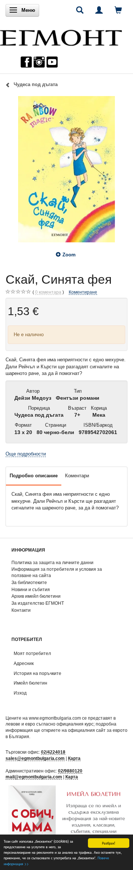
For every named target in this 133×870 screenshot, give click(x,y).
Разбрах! (108, 843)
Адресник (24, 663)
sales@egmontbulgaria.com (35, 758)
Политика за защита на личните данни (52, 562)
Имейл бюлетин (30, 682)
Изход (20, 692)
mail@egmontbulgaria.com (34, 776)
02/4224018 (53, 752)
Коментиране (83, 292)
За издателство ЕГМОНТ (37, 603)
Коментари (77, 475)
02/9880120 (70, 770)
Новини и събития (30, 589)
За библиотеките (29, 582)
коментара (48, 292)
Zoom (69, 254)
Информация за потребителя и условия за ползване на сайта (56, 572)
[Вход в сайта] (99, 10)
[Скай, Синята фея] (66, 169)
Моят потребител (32, 653)
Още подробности (26, 454)
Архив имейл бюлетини (36, 596)
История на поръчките (37, 673)
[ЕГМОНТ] (61, 36)
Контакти (21, 610)
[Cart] (118, 10)
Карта (74, 758)
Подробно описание (34, 475)
